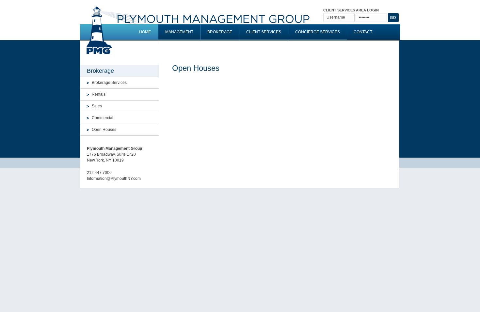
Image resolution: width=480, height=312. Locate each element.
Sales (97, 106)
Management (179, 32)
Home (145, 32)
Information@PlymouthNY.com (114, 178)
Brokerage (219, 32)
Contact (363, 32)
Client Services (263, 32)
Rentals (98, 94)
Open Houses (104, 129)
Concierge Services (317, 32)
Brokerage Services (109, 82)
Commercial (102, 118)
